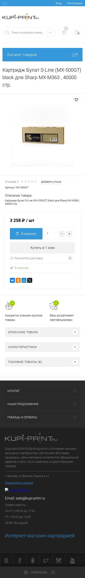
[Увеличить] (42, 135)
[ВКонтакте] (12, 280)
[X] (29, 280)
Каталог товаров (22, 54)
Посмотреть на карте (19, 482)
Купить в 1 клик (43, 248)
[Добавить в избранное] (76, 100)
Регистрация (75, 3)
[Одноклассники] (18, 280)
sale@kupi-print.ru (30, 498)
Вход (58, 3)
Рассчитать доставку (28, 258)
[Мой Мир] (23, 280)
